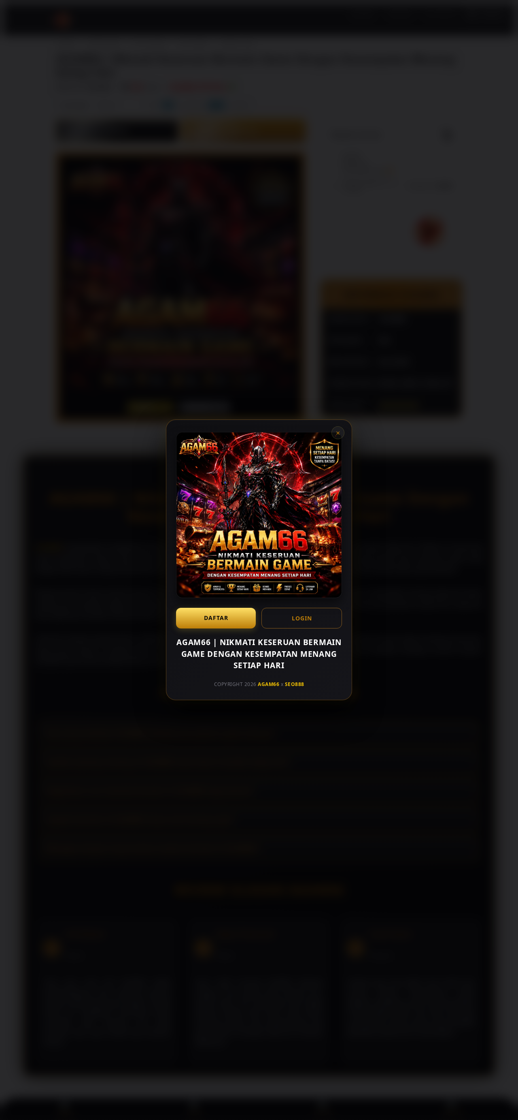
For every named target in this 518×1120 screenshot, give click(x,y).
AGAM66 (268, 684)
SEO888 (294, 684)
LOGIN (302, 618)
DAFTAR (216, 618)
